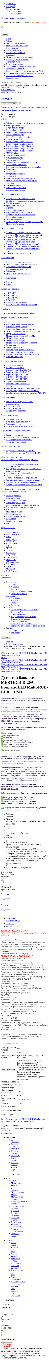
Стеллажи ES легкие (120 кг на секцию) (23, 246)
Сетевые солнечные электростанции (21, 478)
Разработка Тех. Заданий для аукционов (28, 626)
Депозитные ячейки (14, 160)
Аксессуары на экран (15, 367)
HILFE (9, 546)
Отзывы (10, 923)
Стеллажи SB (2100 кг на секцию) (20, 239)
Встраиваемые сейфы (15, 128)
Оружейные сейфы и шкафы (18, 137)
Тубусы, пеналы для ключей (18, 273)
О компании (16, 598)
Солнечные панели (14, 475)
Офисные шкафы (13, 408)
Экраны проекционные (16, 442)
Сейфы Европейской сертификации (21, 162)
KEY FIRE (10, 300)
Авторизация (16, 11)
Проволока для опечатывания (19, 262)
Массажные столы (14, 512)
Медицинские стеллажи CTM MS (20, 336)
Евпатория (15, 633)
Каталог (8, 116)
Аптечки (10, 322)
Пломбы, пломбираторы (16, 269)
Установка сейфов (19, 614)
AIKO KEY (11, 293)
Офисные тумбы (13, 406)
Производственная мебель (17, 59)
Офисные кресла (13, 404)
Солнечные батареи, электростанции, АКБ (24, 71)
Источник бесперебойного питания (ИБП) (24, 485)
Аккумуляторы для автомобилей (20, 473)
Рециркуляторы (12, 345)
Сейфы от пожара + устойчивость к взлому (24, 123)
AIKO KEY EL (12, 295)
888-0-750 (8, 89)
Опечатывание (12, 48)
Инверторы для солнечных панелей (21, 482)
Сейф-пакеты (11, 271)
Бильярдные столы (14, 521)
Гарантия (15, 589)
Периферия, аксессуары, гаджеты (20, 66)
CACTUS (10, 539)
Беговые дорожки (13, 496)
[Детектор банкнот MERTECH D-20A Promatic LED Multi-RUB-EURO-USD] (24, 662)
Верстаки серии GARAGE (17, 372)
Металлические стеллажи (17, 46)
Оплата (14, 584)
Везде (8, 39)
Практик (9, 282)
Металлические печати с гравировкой (22, 264)
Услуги (9, 607)
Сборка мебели (17, 612)
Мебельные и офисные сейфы (19, 132)
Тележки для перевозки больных (20, 350)
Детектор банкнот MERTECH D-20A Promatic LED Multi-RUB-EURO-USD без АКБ (23, 1120)
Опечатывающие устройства (18, 267)
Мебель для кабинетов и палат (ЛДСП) (23, 331)
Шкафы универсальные (16, 203)
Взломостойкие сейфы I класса (19, 141)
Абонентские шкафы (15, 210)
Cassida (9, 566)
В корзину (6, 887)
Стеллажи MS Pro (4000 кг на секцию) (22, 244)
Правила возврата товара (22, 591)
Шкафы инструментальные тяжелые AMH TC (26, 393)
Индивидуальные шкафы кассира (20, 215)
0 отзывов (9, 816)
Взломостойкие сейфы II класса (19, 144)
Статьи (14, 603)
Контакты (10, 628)
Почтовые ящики (13, 50)
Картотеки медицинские (16, 327)
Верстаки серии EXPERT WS (18, 370)
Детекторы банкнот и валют (18, 422)
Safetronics (10, 564)
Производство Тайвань (16, 302)
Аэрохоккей (11, 519)
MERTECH (11, 559)
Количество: (6, 876)
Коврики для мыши (14, 435)
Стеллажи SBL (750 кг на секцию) (20, 242)
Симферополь (17, 630)
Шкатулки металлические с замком (21, 313)
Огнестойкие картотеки (16, 164)
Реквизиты (15, 605)
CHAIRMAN (11, 557)
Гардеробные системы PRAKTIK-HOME (23, 453)
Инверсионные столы (15, 516)
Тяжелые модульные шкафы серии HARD (24, 388)
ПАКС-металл (12, 571)
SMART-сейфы (12, 153)
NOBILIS (10, 550)
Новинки (5, 575)
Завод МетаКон (12, 532)
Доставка (15, 587)
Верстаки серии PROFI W (17, 379)
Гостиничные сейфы (15, 135)
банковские (11, 171)
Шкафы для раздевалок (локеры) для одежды (25, 201)
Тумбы (9, 386)
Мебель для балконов (15, 224)
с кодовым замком (13, 185)
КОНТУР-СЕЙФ (13, 534)
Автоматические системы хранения (21, 305)
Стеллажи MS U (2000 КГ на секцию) (22, 237)
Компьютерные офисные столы (19, 401)
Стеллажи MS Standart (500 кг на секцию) (24, 235)
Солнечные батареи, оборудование (17, 1229)
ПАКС (9, 284)
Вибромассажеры (13, 514)
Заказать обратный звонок (12, 92)
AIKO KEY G (12, 298)
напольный (11, 176)
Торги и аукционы (19, 593)
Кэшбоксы (10, 55)
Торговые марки (13, 78)
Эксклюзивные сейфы (15, 155)
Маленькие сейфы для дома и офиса (21, 181)
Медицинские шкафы (15, 340)
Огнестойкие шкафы (15, 217)
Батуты (9, 509)
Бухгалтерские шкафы (15, 205)
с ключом (10, 183)
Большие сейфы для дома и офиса (20, 178)
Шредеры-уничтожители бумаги (20, 426)
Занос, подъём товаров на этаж (24, 610)
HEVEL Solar (11, 543)
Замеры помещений (19, 621)
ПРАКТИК (10, 555)
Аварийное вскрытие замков (23, 617)
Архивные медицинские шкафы (20, 324)
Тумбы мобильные (14, 219)
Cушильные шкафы (14, 365)
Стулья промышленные (16, 381)
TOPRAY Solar (12, 562)
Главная (9, 642)
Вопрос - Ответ (13, 926)
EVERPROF (11, 541)
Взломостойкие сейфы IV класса (20, 148)
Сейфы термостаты (14, 347)
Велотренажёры (13, 498)
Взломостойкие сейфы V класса (19, 151)
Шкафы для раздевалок (16, 411)
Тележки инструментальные (18, 384)
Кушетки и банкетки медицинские (21, 329)
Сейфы (9, 41)
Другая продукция (15, 1214)
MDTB (9, 548)
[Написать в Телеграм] (20, 104)
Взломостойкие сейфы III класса (20, 146)
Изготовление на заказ (20, 619)
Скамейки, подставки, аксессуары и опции (24, 222)
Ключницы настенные (15, 53)
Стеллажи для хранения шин (18, 253)
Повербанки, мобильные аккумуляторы (23, 437)
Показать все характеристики (18, 867)
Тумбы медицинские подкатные (20, 352)
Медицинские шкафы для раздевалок (22, 343)
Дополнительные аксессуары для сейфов (23, 167)
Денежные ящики (13, 424)
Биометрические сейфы (16, 125)
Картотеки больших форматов (19, 212)
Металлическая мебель (16, 43)
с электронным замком (16, 190)
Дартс (8, 523)
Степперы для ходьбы (15, 502)
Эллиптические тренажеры (17, 500)
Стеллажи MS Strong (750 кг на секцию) (23, 233)
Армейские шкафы (14, 139)
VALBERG (11, 553)
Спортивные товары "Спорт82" (19, 76)
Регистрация (16, 13)
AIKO (8, 536)
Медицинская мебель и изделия (19, 57)
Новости (14, 600)
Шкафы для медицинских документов (22, 354)
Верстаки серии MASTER (17, 374)
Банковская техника (14, 64)
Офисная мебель (13, 62)
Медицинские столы (15, 338)
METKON (10, 569)
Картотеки (10, 208)
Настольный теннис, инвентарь (19, 507)
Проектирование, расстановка (24, 623)
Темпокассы (11, 169)
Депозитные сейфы (14, 158)
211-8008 (20, 87)
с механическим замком (16, 188)
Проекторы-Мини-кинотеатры (19, 440)
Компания (10, 596)
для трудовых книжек (15, 174)
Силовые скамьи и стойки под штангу (22, 505)
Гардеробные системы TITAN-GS (20, 451)
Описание (10, 918)
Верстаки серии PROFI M (17, 377)
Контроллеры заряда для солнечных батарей (25, 480)
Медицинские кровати (16, 333)
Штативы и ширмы (14, 356)
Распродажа (6, 578)
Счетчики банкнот (14, 419)
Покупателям (11, 582)
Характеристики (13, 921)
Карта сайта (13, 1159)
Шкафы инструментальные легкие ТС (22, 391)
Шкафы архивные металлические (20, 198)
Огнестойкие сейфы (14, 130)
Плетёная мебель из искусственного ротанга (25, 73)
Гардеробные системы (15, 69)
